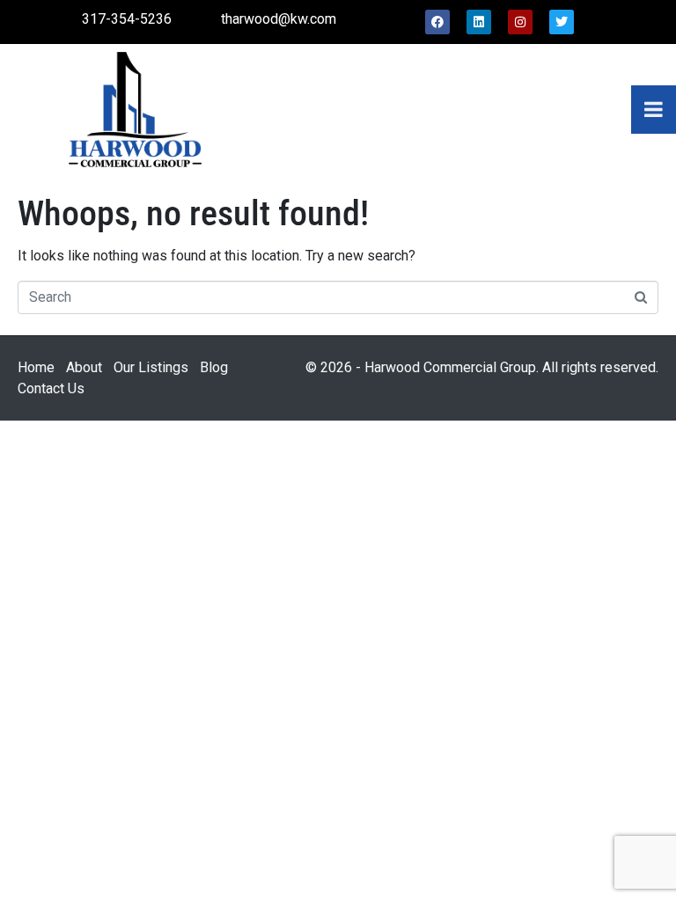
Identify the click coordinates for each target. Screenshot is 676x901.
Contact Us (51, 388)
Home (36, 367)
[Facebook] (437, 22)
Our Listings (151, 367)
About (84, 367)
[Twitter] (561, 22)
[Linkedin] (479, 22)
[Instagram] (520, 22)
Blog (214, 367)
